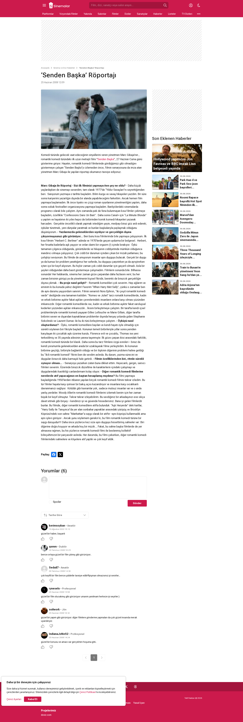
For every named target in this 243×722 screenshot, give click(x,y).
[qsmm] (44, 548)
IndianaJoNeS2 (58, 633)
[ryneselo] (44, 590)
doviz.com (46, 715)
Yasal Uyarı (139, 703)
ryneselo (54, 588)
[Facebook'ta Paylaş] (53, 454)
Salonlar (102, 14)
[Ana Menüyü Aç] (44, 5)
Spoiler (57, 501)
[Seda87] (44, 569)
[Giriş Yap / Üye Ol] (190, 5)
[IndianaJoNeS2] (44, 635)
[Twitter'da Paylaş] (60, 454)
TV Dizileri (187, 14)
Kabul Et (32, 699)
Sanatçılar (142, 14)
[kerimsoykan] (44, 527)
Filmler (115, 14)
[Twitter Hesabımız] (126, 686)
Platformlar (48, 14)
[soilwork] (44, 611)
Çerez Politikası (88, 692)
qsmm (53, 546)
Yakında (88, 14)
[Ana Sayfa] (59, 5)
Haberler (157, 14)
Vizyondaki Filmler (69, 14)
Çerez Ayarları (14, 699)
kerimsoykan (57, 525)
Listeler (172, 14)
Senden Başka (106, 159)
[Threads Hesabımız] (135, 686)
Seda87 (54, 567)
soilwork (54, 609)
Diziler (128, 14)
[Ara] (165, 5)
